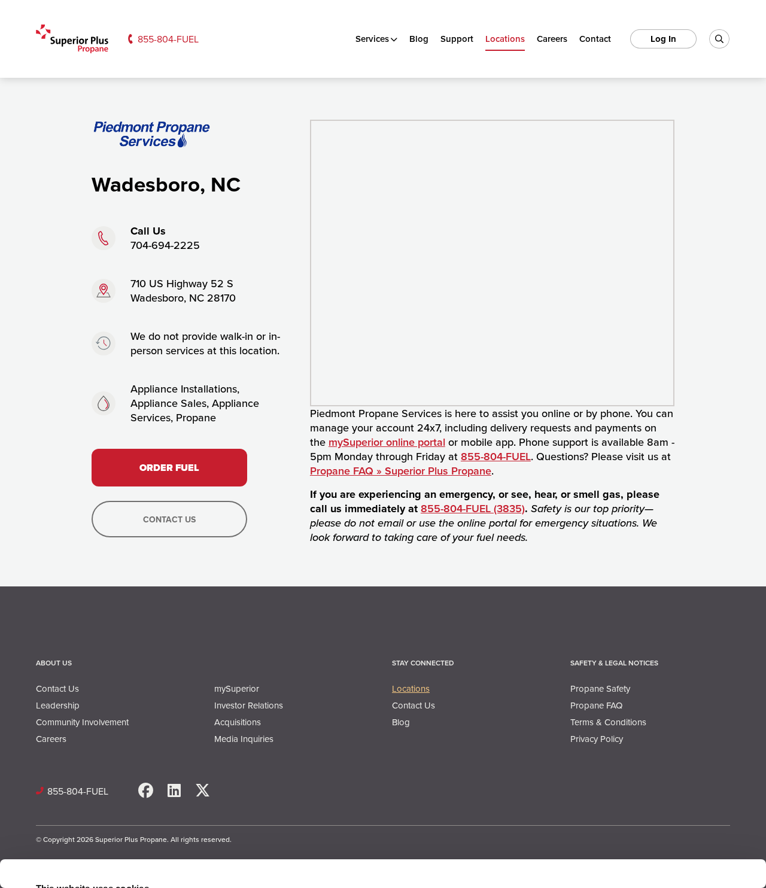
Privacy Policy (596, 738)
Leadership (58, 705)
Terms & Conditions (608, 722)
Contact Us (169, 519)
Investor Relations (248, 705)
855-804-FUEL (168, 38)
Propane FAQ (596, 705)
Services (372, 38)
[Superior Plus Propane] (72, 39)
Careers (552, 38)
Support (456, 38)
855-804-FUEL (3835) (473, 508)
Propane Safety (600, 688)
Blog (418, 38)
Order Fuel (169, 468)
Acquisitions (237, 722)
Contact (595, 38)
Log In (663, 38)
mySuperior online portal (387, 441)
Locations (505, 38)
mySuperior (236, 688)
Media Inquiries (243, 738)
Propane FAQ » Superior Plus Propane (400, 470)
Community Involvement (82, 722)
